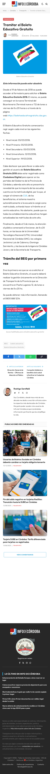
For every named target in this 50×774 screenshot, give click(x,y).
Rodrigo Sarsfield (14, 35)
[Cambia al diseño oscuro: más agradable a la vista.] (42, 4)
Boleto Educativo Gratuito (14, 347)
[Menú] (4, 4)
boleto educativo (17, 343)
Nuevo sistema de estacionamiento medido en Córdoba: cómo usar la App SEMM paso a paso (23, 707)
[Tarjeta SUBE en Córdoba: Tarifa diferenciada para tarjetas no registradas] (25, 523)
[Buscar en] (46, 4)
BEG (6, 343)
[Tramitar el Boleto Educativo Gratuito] (25, 57)
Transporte (8, 19)
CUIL (25, 195)
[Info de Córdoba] (25, 4)
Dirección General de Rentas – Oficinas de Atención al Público (15, 372)
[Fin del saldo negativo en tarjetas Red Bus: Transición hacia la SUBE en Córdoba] (25, 483)
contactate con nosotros (31, 746)
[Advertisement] (25, 590)
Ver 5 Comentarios (25, 555)
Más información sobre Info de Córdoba (26, 728)
